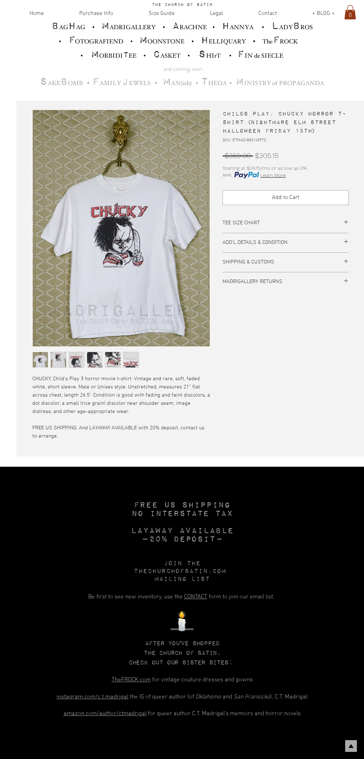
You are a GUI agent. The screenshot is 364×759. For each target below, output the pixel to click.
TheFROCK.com (131, 680)
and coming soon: (184, 68)
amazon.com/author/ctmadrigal (105, 713)
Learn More (273, 175)
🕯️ (182, 623)
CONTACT (195, 597)
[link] (350, 12)
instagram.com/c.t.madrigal (92, 697)
